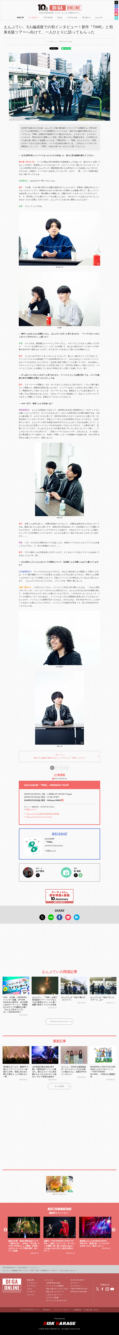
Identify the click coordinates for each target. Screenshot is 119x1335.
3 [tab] (58, 1258)
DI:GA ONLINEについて (30, 1310)
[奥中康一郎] (59, 238)
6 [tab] (68, 1258)
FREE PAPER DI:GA (79, 1289)
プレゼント (86, 17)
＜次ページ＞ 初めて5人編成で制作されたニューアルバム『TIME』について (60, 756)
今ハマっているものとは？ (56, 1300)
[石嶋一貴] (59, 708)
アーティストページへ (59, 1022)
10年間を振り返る (53, 1283)
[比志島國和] (59, 638)
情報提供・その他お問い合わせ (86, 1310)
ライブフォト (76, 1286)
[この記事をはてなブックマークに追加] (77, 919)
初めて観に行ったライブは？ (57, 1289)
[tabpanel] (24, 1235)
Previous (5, 1230)
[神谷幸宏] (59, 479)
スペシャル (73, 17)
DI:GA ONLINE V (77, 1280)
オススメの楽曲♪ (52, 1297)
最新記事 (20, 17)
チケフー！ (75, 1283)
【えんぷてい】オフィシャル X (39, 817)
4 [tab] (61, 1258)
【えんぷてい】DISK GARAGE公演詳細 (42, 814)
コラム (59, 17)
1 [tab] (51, 1258)
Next (113, 1230)
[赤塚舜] (59, 299)
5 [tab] (65, 1258)
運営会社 (46, 1310)
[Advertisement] (59, 944)
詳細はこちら (51, 851)
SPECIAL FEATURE (79, 1292)
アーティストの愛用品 (55, 1286)
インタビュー (34, 17)
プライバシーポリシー (62, 1310)
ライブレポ (48, 17)
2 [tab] (54, 1258)
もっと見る (59, 1086)
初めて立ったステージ (55, 1292)
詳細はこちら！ (31, 809)
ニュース (98, 17)
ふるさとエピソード (54, 1295)
